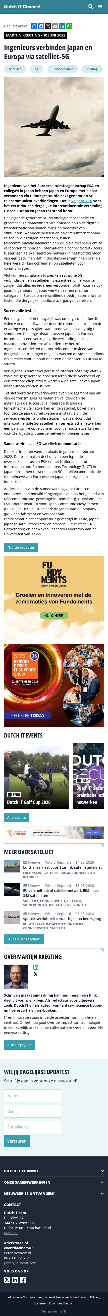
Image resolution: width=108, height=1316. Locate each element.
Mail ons (11, 1232)
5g (36, 69)
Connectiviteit (62, 69)
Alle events (16, 817)
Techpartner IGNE (54, 1311)
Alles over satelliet (24, 939)
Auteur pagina (19, 1044)
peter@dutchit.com (20, 1263)
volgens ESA (81, 200)
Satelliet (15, 69)
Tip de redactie (21, 547)
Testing (92, 69)
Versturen (16, 1141)
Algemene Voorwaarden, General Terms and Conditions (47, 1297)
